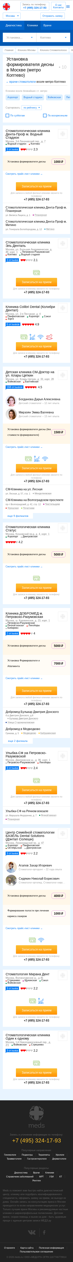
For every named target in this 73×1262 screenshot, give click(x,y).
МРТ (41, 1176)
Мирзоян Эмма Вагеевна (36, 412)
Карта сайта (27, 1248)
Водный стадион (33, 97)
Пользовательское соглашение (36, 1251)
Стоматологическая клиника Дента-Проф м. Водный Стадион (28, 134)
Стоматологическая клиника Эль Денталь (28, 244)
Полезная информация (51, 1248)
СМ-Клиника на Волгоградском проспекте (34, 500)
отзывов (13, 324)
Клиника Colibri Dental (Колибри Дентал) (30, 308)
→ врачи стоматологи (21, 81)
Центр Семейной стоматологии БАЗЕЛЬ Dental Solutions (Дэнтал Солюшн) (30, 836)
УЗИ (51, 1176)
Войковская (54, 97)
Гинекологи (10, 1155)
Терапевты (44, 1155)
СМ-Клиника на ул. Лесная (24, 489)
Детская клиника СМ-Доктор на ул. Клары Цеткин (30, 373)
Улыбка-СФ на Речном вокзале (27, 811)
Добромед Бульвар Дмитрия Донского (32, 711)
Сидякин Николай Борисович (39, 878)
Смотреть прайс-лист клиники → (24, 173)
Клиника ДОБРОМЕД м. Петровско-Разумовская (24, 615)
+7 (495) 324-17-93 (34, 6)
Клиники (32, 25)
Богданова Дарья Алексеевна (39, 399)
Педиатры (27, 1155)
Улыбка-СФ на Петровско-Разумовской (26, 754)
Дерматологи (59, 1158)
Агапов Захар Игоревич (35, 865)
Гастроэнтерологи (37, 1158)
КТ (60, 1176)
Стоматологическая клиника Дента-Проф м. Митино (36, 223)
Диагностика (14, 25)
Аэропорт (12, 97)
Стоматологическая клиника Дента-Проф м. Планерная (36, 209)
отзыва (12, 149)
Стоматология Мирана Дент (27, 974)
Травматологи (14, 1158)
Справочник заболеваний (20, 1176)
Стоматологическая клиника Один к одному (28, 1036)
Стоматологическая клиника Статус (28, 528)
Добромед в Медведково (23, 729)
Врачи (47, 25)
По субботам (17, 115)
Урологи (60, 1155)
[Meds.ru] (36, 1117)
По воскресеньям (57, 115)
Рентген (36, 1180)
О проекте (9, 1248)
